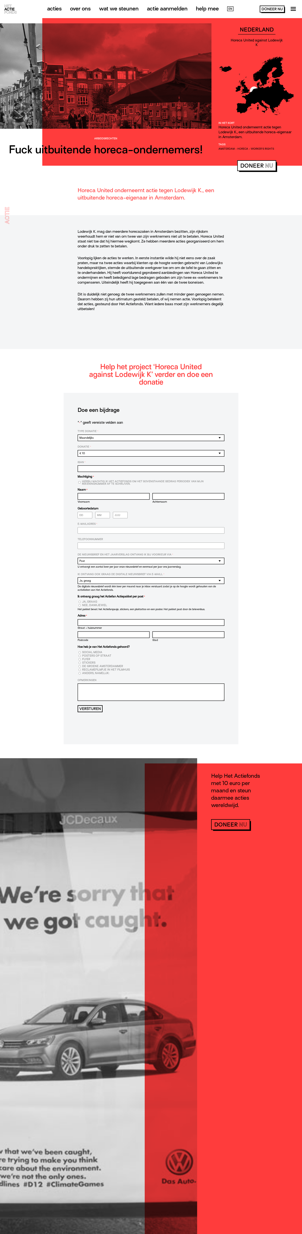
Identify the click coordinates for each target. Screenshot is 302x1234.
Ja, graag (89, 602)
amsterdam (226, 148)
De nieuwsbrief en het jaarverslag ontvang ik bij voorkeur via (125, 554)
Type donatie (88, 431)
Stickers (88, 663)
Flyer (86, 659)
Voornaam (84, 501)
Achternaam (159, 501)
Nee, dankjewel (94, 605)
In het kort (226, 123)
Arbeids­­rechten (105, 138)
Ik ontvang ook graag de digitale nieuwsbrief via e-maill (121, 574)
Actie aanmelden (167, 8)
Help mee (207, 8)
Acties (54, 8)
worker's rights (262, 148)
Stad (155, 640)
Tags (221, 144)
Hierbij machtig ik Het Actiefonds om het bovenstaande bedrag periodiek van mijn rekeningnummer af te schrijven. (143, 482)
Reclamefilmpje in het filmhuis (106, 669)
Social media (92, 652)
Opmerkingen (87, 680)
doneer (272, 9)
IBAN (82, 462)
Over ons (80, 8)
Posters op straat (96, 656)
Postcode (83, 640)
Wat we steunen (119, 8)
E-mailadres (87, 523)
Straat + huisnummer (90, 627)
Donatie (84, 446)
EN (230, 8)
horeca (242, 148)
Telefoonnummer (90, 539)
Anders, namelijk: (95, 673)
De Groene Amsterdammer (102, 666)
